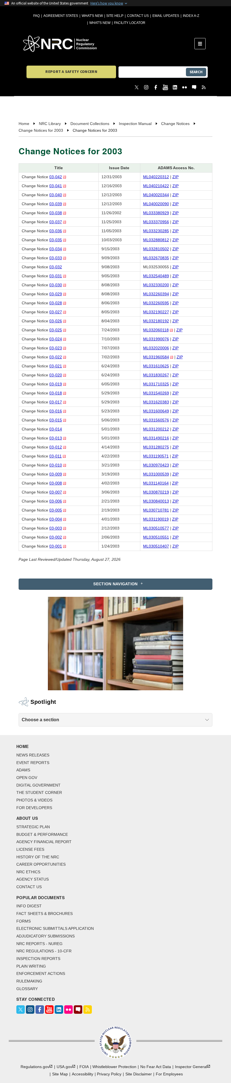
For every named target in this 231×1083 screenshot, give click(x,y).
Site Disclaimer (138, 1074)
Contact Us (138, 16)
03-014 (55, 429)
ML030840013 (156, 501)
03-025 (55, 330)
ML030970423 (156, 465)
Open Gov (26, 777)
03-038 (55, 213)
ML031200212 (156, 429)
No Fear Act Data (155, 1066)
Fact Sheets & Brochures (44, 913)
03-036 (55, 231)
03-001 (55, 546)
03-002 (55, 537)
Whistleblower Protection (114, 1066)
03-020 (55, 375)
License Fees (30, 849)
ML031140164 (156, 483)
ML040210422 (156, 186)
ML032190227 (156, 312)
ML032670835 (156, 258)
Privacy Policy (109, 1074)
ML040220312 (156, 177)
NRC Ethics (28, 872)
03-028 (55, 303)
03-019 (55, 384)
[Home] (108, 43)
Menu (202, 43)
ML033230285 (156, 231)
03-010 (55, 465)
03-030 (55, 285)
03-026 (55, 321)
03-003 (55, 528)
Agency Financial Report (44, 841)
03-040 (55, 195)
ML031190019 (156, 519)
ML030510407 (156, 546)
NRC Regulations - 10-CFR (44, 951)
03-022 (55, 357)
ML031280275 (156, 447)
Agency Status (32, 879)
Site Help (114, 16)
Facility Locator (129, 23)
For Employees (169, 1074)
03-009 (55, 474)
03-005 (55, 510)
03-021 (55, 366)
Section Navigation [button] (115, 584)
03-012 (55, 447)
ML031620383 (156, 402)
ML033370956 (156, 222)
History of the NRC (37, 857)
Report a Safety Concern (71, 71)
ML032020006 (156, 348)
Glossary (27, 988)
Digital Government (38, 785)
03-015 (55, 420)
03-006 (55, 501)
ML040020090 (156, 204)
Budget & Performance (42, 834)
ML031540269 (156, 393)
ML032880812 (156, 240)
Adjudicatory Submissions (45, 936)
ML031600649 (156, 411)
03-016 (55, 411)
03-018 (55, 393)
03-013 (55, 438)
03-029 (55, 294)
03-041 (55, 186)
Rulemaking (29, 981)
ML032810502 (156, 249)
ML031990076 (156, 339)
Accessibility (82, 1074)
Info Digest (29, 906)
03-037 (55, 222)
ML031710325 (156, 384)
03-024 (55, 339)
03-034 (55, 249)
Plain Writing (31, 966)
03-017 (55, 402)
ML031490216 (156, 438)
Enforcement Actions (40, 973)
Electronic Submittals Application (55, 928)
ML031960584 (156, 357)
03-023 (55, 348)
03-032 (55, 267)
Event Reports (32, 762)
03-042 (55, 177)
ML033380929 (156, 213)
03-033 (55, 258)
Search (196, 72)
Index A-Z (191, 16)
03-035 (55, 240)
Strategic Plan (33, 827)
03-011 (55, 456)
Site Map (60, 1074)
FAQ (36, 16)
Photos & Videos (34, 800)
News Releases (32, 755)
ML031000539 (156, 474)
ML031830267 (156, 375)
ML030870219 (156, 492)
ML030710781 (156, 510)
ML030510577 (156, 528)
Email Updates (165, 16)
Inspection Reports (38, 958)
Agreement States (60, 16)
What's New (92, 16)
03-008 (55, 483)
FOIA (84, 1066)
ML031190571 (156, 456)
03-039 (55, 204)
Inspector (191, 1066)
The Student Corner (39, 792)
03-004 (55, 519)
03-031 (55, 276)
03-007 (55, 492)
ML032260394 (156, 294)
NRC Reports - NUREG (39, 943)
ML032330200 (156, 285)
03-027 (55, 312)
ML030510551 (156, 537)
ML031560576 (156, 420)
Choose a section (40, 719)
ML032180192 (156, 321)
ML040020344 (156, 195)
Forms (23, 921)
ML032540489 (156, 276)
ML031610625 (156, 366)
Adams (23, 770)
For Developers (34, 807)
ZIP (175, 177)
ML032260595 (156, 303)
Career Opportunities (41, 864)
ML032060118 (156, 330)
